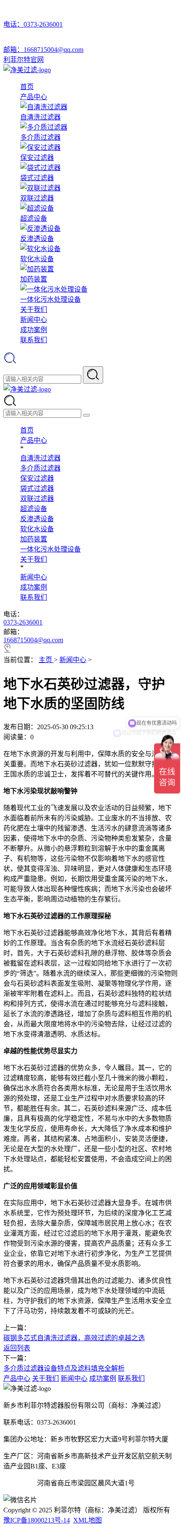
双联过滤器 (37, 498)
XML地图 (87, 1520)
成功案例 (33, 329)
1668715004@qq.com (33, 640)
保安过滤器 (37, 478)
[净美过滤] (27, 69)
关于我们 (33, 309)
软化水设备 (37, 529)
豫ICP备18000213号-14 (36, 1520)
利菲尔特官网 (23, 59)
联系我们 (33, 339)
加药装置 (33, 539)
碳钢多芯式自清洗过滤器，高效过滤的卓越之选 (74, 1337)
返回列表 (16, 1348)
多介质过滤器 (40, 468)
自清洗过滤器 (40, 458)
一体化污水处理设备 (50, 549)
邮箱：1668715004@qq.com (43, 49)
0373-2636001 (23, 622)
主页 (46, 659)
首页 (27, 86)
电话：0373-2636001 (33, 24)
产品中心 (33, 96)
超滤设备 (33, 508)
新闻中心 (33, 319)
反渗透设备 (37, 518)
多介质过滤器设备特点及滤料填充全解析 (64, 1368)
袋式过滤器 (37, 488)
